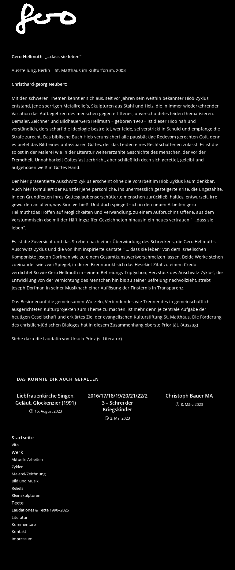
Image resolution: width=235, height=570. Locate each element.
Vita (15, 444)
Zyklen (18, 467)
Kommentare (24, 524)
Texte (18, 503)
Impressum (22, 539)
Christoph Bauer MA (189, 395)
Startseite (23, 437)
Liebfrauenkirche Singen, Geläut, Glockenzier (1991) (45, 399)
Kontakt (19, 531)
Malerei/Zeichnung (29, 474)
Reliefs (17, 488)
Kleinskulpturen (26, 495)
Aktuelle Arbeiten (27, 459)
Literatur (20, 517)
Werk (17, 452)
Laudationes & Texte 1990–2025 (40, 510)
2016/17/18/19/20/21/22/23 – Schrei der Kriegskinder (117, 402)
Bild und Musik (25, 481)
